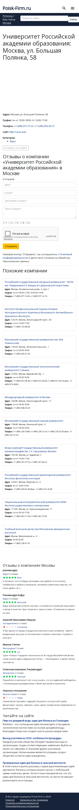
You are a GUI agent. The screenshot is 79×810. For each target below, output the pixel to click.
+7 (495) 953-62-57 (45, 126)
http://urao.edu (17, 132)
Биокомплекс (9, 673)
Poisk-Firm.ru (17, 8)
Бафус (5, 574)
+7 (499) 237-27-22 (23, 126)
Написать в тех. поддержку (34, 799)
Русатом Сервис (10, 694)
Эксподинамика (10, 623)
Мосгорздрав (9, 648)
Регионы (8, 16)
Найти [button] (73, 19)
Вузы (13, 141)
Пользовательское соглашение (22, 806)
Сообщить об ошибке (15, 147)
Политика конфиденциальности (22, 803)
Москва (7, 23)
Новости (10, 799)
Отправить (11, 246)
